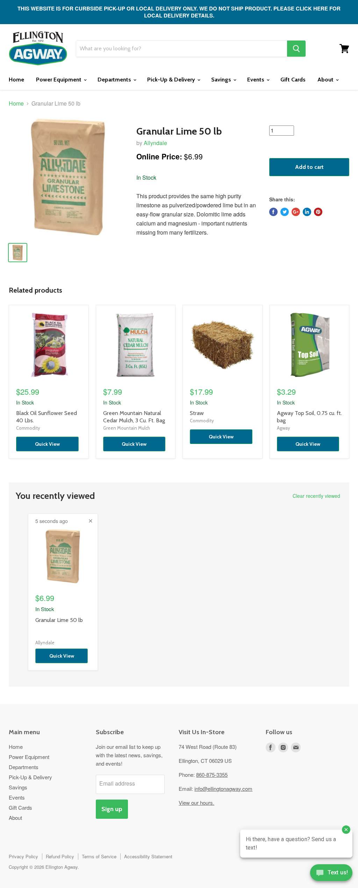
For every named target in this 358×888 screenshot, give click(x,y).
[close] (90, 520)
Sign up (111, 809)
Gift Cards (293, 79)
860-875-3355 (212, 774)
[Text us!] (331, 874)
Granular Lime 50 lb (59, 620)
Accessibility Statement (148, 856)
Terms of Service (99, 856)
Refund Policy (60, 856)
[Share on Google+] (296, 212)
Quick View (47, 444)
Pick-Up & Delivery (171, 79)
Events (256, 79)
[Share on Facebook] (273, 212)
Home (16, 79)
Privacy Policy (23, 856)
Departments (115, 79)
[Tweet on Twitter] (284, 212)
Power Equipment (59, 79)
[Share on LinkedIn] (307, 212)
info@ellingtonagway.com (223, 788)
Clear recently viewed (316, 495)
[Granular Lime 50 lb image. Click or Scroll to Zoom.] (68, 177)
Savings (221, 79)
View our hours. (196, 802)
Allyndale (155, 143)
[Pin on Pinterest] (318, 212)
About (326, 79)
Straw (197, 413)
